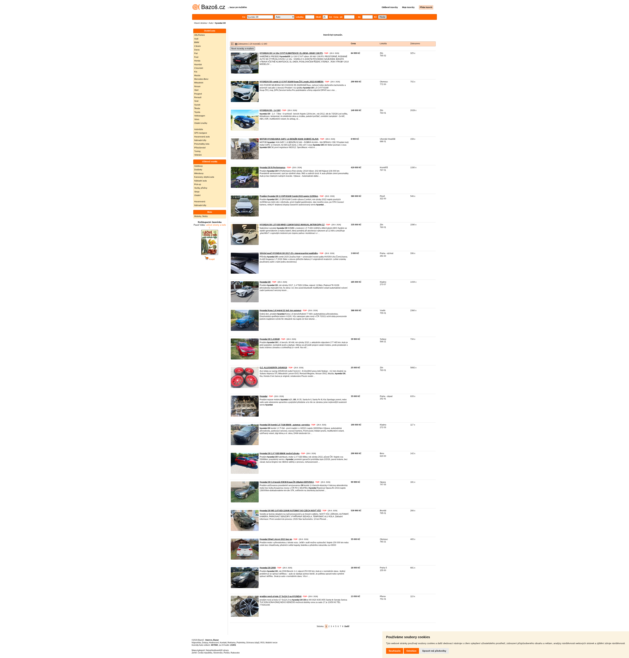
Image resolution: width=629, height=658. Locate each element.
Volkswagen (199, 116)
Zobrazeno (415, 43)
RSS (262, 642)
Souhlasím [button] (394, 650)
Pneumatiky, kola (201, 144)
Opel (196, 90)
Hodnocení (214, 642)
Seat (196, 101)
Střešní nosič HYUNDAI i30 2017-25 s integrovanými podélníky (289, 253)
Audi (196, 39)
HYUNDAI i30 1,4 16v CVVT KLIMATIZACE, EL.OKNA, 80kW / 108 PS (291, 53)
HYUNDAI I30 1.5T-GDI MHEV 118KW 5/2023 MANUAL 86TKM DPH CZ (292, 225)
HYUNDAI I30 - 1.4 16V (270, 110)
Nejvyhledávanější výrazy (217, 650)
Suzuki (197, 105)
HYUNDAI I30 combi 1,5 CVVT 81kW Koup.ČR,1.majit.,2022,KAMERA (292, 82)
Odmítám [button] (411, 650)
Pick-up (197, 184)
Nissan (197, 86)
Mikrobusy (198, 173)
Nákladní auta (200, 181)
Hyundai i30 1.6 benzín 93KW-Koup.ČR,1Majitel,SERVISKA (287, 482)
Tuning (197, 151)
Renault (197, 97)
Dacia (197, 50)
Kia (195, 72)
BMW (196, 42)
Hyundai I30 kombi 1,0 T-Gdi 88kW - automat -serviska (285, 425)
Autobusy (198, 166)
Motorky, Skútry (201, 216)
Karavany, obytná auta (204, 177)
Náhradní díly (200, 140)
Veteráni (198, 155)
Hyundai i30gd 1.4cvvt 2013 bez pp (276, 539)
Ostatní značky (200, 123)
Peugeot (198, 94)
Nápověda (196, 642)
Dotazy (205, 642)
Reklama (232, 642)
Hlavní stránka (200, 23)
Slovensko (218, 653)
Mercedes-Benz (201, 79)
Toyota (197, 112)
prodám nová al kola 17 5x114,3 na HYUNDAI (280, 596)
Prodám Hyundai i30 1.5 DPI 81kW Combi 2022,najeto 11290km (289, 196)
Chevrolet (198, 68)
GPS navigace (200, 133)
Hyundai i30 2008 (268, 568)
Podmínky (241, 642)
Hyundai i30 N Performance (272, 167)
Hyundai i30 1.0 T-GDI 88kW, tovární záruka (279, 453)
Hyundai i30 (265, 282)
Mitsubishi (198, 83)
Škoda (197, 108)
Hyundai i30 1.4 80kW (270, 339)
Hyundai (198, 64)
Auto (211, 23)
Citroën (197, 46)
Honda (197, 61)
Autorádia (198, 129)
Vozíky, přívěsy (200, 188)
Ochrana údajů (252, 642)
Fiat (196, 53)
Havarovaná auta (202, 137)
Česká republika (205, 653)
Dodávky (198, 170)
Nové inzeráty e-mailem (242, 48)
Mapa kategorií (198, 650)
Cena (353, 43)
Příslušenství (200, 148)
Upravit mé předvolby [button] (434, 650)
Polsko (227, 653)
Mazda (197, 75)
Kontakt (223, 642)
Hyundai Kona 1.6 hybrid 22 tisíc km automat (280, 310)
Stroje (197, 192)
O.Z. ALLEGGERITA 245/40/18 (273, 368)
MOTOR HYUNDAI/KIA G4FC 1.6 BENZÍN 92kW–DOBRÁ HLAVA (289, 139)
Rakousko (235, 653)
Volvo (196, 119)
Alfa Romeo (199, 35)
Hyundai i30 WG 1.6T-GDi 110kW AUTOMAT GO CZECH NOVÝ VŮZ (290, 510)
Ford (196, 57)
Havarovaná (199, 201)
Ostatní (197, 195)
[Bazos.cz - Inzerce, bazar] (208, 9)
